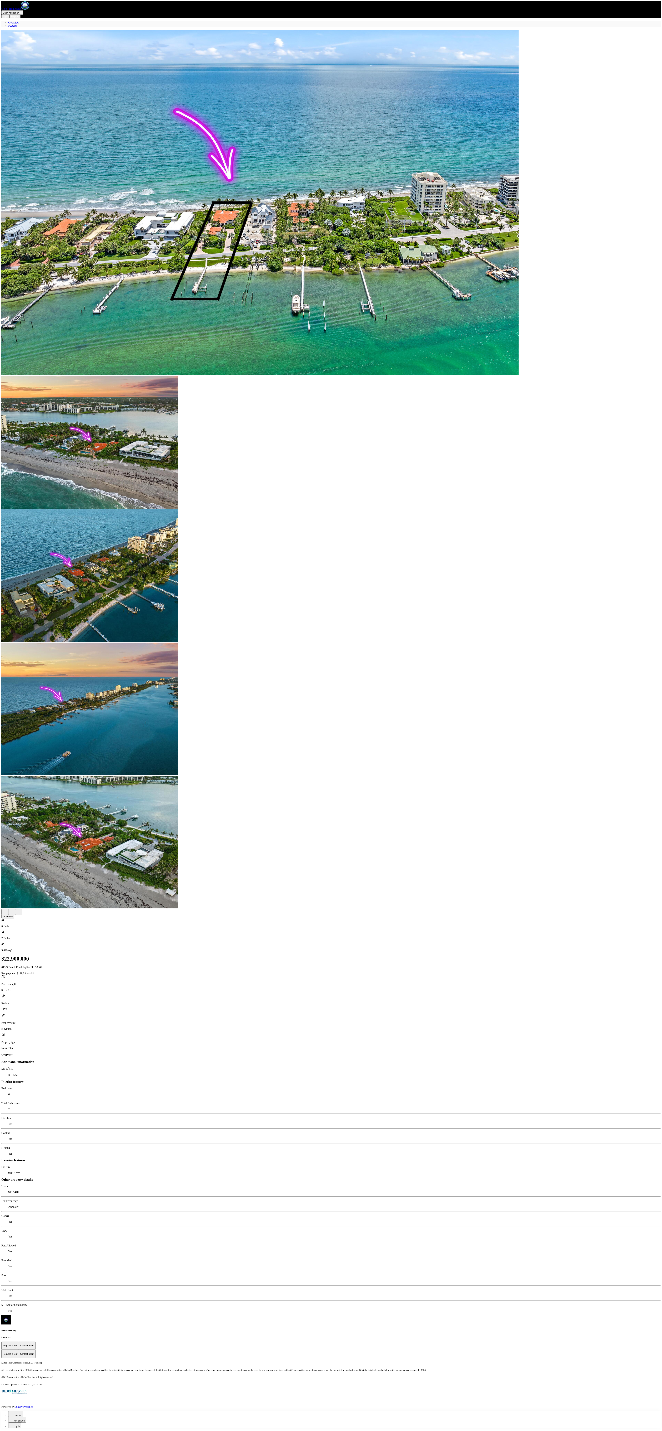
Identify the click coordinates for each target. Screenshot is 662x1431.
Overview (13, 22)
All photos (8, 916)
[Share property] (18, 912)
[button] (331, 203)
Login (5, 16)
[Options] (4, 912)
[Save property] (11, 912)
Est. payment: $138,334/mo (16, 973)
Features (12, 25)
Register (15, 16)
